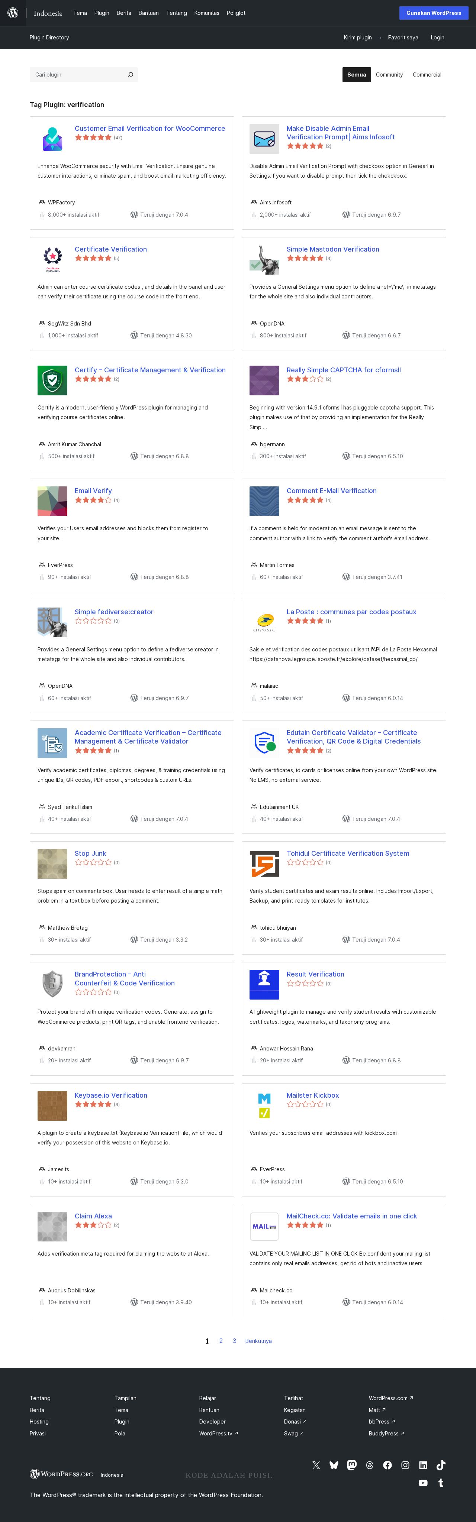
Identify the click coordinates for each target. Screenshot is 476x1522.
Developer (212, 1421)
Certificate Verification (111, 249)
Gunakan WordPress (433, 13)
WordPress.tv (219, 1433)
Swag (294, 1433)
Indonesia (112, 1475)
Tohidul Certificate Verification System (348, 853)
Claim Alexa (93, 1216)
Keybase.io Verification (111, 1095)
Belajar (207, 1398)
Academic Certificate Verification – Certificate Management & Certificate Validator (148, 737)
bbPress (382, 1421)
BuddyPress (387, 1433)
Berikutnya (258, 1341)
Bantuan (209, 1410)
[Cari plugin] (130, 74)
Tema (121, 1410)
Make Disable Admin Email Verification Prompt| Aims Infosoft (341, 132)
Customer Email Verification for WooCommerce (150, 128)
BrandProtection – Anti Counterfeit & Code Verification (125, 978)
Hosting (39, 1421)
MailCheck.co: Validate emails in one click (352, 1216)
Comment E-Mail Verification (332, 491)
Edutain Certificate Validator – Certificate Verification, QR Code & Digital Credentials (354, 737)
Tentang (40, 1398)
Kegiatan (295, 1410)
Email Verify (93, 491)
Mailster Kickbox (313, 1095)
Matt (377, 1410)
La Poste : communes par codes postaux (351, 612)
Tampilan (125, 1398)
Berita (37, 1410)
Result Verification (315, 974)
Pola (120, 1433)
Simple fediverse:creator (114, 612)
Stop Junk (90, 853)
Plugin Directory (49, 37)
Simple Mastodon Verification (333, 249)
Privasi (38, 1433)
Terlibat (293, 1398)
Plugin (122, 1421)
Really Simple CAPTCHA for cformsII (344, 370)
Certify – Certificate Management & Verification (150, 370)
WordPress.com (391, 1398)
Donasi (295, 1421)
